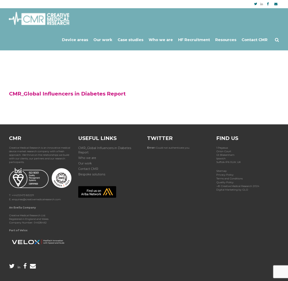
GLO (245, 189)
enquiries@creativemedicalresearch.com (36, 199)
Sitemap (221, 170)
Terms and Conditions (229, 178)
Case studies (130, 40)
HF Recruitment (194, 40)
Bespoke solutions (91, 174)
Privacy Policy (225, 174)
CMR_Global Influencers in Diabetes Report (104, 150)
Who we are (161, 40)
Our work (102, 40)
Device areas (75, 40)
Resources (225, 40)
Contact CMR (255, 40)
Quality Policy (225, 182)
